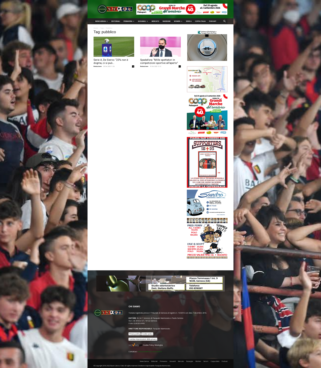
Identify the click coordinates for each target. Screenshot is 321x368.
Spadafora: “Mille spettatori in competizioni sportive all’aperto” (159, 61)
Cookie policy (147, 334)
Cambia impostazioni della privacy (143, 339)
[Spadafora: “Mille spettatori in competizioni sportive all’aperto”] (160, 47)
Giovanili (142, 21)
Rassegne (167, 21)
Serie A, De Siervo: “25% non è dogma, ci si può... (111, 61)
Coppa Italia (200, 21)
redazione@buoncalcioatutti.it (150, 351)
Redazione (98, 66)
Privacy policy (134, 334)
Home (96, 28)
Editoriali (115, 21)
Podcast (212, 21)
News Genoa (100, 21)
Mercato (155, 21)
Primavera (128, 21)
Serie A (188, 21)
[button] (224, 21)
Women (177, 21)
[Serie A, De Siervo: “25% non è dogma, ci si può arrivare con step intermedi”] (114, 47)
